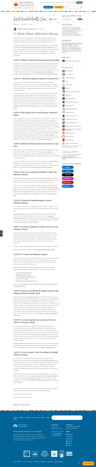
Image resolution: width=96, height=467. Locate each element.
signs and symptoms (46, 152)
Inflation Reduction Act (70, 77)
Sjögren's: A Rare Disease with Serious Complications (73, 129)
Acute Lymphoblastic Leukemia (72, 101)
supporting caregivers (30, 378)
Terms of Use (29, 461)
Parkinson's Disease (70, 112)
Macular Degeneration (70, 133)
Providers (46, 2)
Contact (68, 2)
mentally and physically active (27, 277)
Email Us (68, 431)
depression (51, 216)
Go (81, 7)
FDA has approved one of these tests (37, 334)
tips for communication (36, 376)
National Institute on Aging (44, 47)
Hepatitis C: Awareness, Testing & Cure (73, 126)
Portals (58, 7)
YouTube (67, 182)
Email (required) (66, 19)
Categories (31, 24)
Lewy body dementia (40, 72)
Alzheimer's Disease (25, 404)
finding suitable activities (50, 376)
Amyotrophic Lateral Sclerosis (72, 143)
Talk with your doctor (18, 214)
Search (80, 417)
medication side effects (19, 218)
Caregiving (68, 88)
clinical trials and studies (48, 360)
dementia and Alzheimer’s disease (49, 74)
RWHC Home (16, 24)
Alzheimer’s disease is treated (29, 193)
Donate (79, 2)
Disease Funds (48, 7)
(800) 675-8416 (58, 433)
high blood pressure (27, 273)
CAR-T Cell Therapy (70, 136)
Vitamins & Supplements (70, 98)
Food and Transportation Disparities (73, 91)
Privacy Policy (36, 461)
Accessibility (42, 461)
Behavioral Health (69, 70)
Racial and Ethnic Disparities (71, 108)
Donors (57, 2)
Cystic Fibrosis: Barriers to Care (72, 122)
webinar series (78, 48)
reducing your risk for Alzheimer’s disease (33, 284)
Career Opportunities (58, 461)
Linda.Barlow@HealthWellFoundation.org (70, 157)
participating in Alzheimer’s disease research (39, 380)
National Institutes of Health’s (29, 47)
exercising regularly (18, 106)
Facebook (68, 171)
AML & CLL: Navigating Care (71, 115)
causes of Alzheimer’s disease (44, 139)
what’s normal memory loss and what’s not (27, 222)
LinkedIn (67, 167)
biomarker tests (33, 297)
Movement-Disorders (70, 139)
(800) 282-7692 (57, 435)
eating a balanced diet (31, 106)
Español (73, 2)
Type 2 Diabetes (69, 84)
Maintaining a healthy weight (23, 275)
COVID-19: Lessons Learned (71, 119)
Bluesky (67, 186)
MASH (67, 81)
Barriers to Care (69, 95)
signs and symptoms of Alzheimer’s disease (41, 167)
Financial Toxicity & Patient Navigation (73, 60)
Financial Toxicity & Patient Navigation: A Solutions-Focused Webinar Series (72, 44)
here (19, 55)
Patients (41, 2)
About (63, 2)
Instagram (68, 178)
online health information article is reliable (44, 249)
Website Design (50, 461)
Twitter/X (68, 174)
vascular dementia (25, 74)
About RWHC (24, 24)
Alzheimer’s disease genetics (47, 347)
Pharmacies (52, 2)
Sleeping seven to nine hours (23, 281)
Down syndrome (50, 135)
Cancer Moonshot (69, 74)
